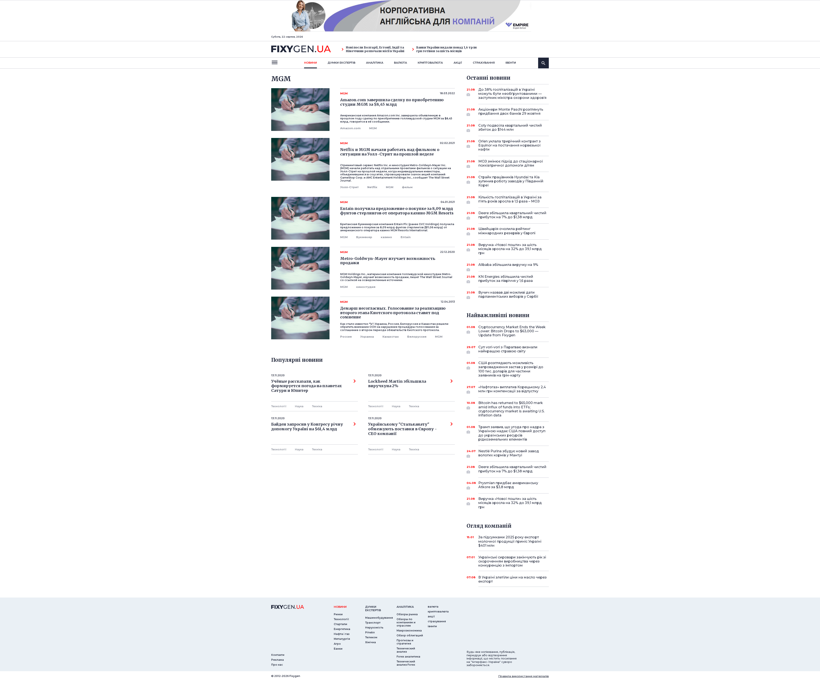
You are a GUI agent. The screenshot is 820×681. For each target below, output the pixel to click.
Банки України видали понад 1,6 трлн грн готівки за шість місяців (446, 49)
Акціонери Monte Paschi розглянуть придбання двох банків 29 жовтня (510, 111)
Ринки (338, 614)
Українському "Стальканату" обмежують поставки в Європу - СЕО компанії (403, 429)
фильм (407, 187)
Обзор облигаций (410, 635)
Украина (367, 336)
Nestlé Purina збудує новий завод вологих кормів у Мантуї (508, 453)
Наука (299, 406)
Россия (346, 336)
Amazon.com (350, 128)
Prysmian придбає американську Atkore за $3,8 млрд (508, 485)
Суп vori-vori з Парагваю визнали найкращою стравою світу (507, 349)
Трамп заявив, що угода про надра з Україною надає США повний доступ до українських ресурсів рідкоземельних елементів (511, 433)
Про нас (277, 664)
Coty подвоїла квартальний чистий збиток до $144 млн (510, 127)
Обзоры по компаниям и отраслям (406, 622)
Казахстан (390, 336)
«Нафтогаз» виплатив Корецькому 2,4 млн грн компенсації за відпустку (512, 389)
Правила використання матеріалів (523, 676)
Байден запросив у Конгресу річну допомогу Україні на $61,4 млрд (307, 426)
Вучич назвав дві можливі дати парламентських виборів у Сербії (508, 294)
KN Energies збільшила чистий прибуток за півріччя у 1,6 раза (505, 279)
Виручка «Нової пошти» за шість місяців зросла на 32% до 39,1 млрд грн (510, 249)
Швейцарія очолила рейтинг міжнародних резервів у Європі (506, 231)
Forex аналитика (408, 656)
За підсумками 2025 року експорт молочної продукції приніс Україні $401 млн (509, 541)
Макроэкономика (409, 630)
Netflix (372, 187)
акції (458, 62)
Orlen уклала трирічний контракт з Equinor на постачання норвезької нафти (509, 145)
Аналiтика (374, 62)
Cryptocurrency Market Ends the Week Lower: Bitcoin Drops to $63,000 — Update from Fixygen (512, 331)
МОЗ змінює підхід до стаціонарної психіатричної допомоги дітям (510, 163)
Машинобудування (379, 617)
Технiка (317, 406)
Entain (406, 237)
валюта (400, 62)
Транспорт (373, 622)
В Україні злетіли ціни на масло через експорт (512, 579)
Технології (278, 406)
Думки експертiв (341, 62)
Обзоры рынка (407, 614)
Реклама (277, 659)
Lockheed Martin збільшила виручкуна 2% (397, 383)
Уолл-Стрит (349, 187)
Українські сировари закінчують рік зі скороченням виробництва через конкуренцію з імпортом (512, 561)
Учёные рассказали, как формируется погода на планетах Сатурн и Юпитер (306, 386)
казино (386, 237)
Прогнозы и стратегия (405, 642)
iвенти (510, 62)
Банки (338, 648)
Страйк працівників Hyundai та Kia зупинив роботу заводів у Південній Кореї (510, 181)
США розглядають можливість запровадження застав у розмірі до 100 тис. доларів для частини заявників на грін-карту (510, 369)
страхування (484, 62)
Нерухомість (374, 627)
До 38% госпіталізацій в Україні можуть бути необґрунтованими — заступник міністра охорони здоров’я (512, 94)
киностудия (365, 287)
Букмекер (364, 237)
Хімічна (370, 642)
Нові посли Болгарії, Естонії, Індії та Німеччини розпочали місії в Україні (375, 49)
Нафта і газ (341, 634)
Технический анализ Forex (406, 663)
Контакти (277, 654)
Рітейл (370, 632)
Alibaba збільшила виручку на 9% (508, 265)
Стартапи (340, 624)
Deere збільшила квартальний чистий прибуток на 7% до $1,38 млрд (512, 215)
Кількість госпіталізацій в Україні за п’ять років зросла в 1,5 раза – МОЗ (510, 199)
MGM (373, 128)
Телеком (371, 637)
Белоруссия (416, 336)
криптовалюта (430, 62)
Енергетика (342, 629)
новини (310, 62)
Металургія (342, 638)
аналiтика (405, 606)
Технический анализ (406, 650)
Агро (337, 643)
